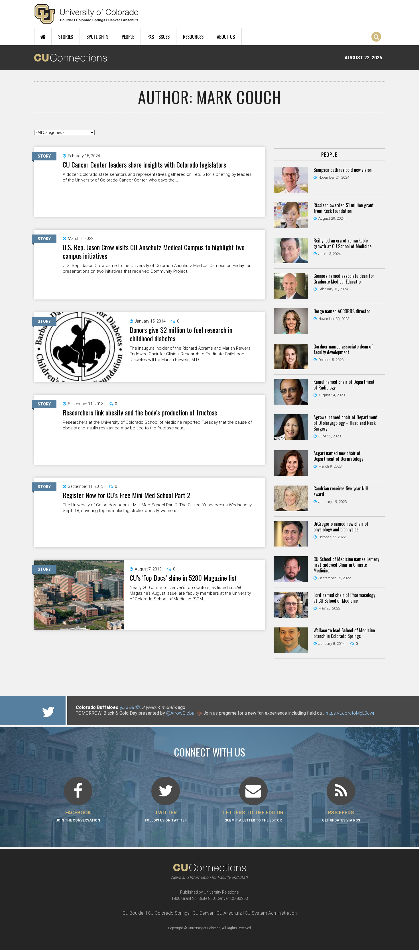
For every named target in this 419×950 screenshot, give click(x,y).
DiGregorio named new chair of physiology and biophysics (341, 526)
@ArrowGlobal (180, 713)
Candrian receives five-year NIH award (341, 491)
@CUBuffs (130, 707)
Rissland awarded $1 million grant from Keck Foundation (344, 208)
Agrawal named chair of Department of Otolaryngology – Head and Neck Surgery (346, 423)
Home (42, 36)
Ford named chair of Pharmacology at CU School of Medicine (344, 598)
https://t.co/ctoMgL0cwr (350, 713)
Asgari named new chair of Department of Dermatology (338, 456)
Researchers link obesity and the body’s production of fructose (140, 412)
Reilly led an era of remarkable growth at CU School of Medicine (342, 243)
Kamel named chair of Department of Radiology (344, 384)
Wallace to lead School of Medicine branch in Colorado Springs (344, 633)
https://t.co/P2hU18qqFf (100, 718)
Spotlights (97, 36)
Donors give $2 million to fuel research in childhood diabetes (181, 334)
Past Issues (158, 36)
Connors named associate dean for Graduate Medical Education (344, 278)
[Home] (86, 14)
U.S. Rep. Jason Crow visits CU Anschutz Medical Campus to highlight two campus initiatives (154, 251)
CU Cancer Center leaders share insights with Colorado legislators (144, 164)
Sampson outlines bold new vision (343, 169)
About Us (226, 36)
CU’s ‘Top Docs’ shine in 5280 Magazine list (183, 577)
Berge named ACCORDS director (342, 311)
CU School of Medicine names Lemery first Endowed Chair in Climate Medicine (346, 565)
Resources (193, 36)
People (128, 36)
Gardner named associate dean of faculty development (343, 349)
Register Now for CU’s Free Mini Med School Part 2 (126, 495)
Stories (65, 36)
